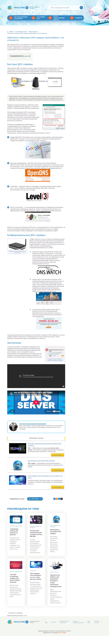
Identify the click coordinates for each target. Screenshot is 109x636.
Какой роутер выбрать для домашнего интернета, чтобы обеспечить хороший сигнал (55, 580)
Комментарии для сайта (17, 615)
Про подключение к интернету (21, 17)
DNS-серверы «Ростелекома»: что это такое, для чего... (45, 477)
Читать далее (57, 455)
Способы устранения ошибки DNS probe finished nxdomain (15, 578)
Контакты (53, 622)
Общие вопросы (33, 31)
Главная (11, 31)
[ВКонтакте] (54, 499)
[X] (62, 499)
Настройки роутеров (21, 31)
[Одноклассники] (57, 499)
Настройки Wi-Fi (41, 17)
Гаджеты (78, 18)
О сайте (46, 622)
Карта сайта (88, 622)
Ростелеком (33, 570)
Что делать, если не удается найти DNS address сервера (55, 359)
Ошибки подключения (16, 526)
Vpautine (21, 7)
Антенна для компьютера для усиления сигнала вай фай (36, 533)
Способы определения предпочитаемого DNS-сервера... (45, 444)
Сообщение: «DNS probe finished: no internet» (14, 532)
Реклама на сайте (97, 622)
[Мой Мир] (59, 499)
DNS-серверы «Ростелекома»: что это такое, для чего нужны (35, 576)
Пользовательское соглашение (64, 622)
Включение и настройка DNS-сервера (41, 460)
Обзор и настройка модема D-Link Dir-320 (17, 252)
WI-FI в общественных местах (59, 17)
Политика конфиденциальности (78, 622)
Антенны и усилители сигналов (35, 527)
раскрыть (26, 56)
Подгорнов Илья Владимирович (32, 424)
